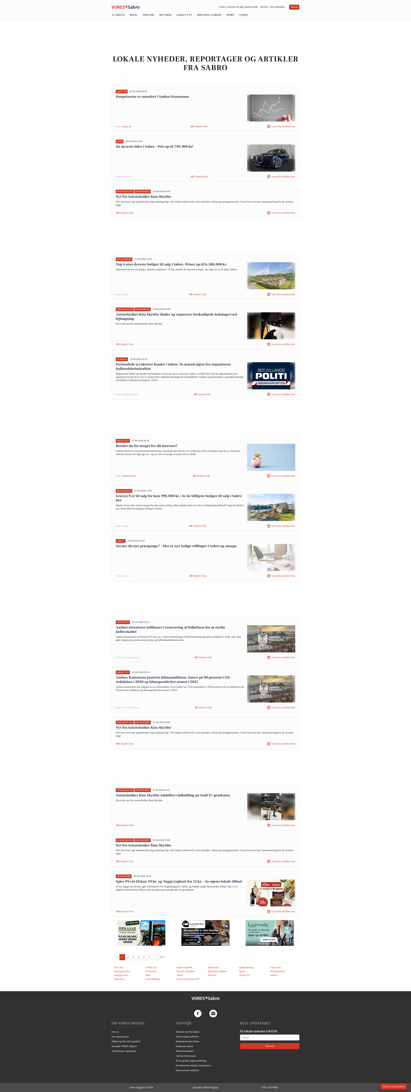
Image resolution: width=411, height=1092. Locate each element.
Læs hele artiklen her (283, 126)
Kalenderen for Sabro (188, 1041)
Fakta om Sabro (184, 1046)
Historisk (119, 979)
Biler (148, 975)
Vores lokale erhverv (187, 1036)
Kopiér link (201, 126)
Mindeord (213, 967)
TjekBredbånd (129, 476)
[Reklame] (141, 933)
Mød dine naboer (209, 15)
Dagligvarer (121, 975)
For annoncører (120, 1036)
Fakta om (275, 967)
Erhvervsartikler (185, 1051)
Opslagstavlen (122, 971)
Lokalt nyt (184, 15)
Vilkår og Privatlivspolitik (126, 1041)
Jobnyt (274, 975)
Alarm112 (118, 15)
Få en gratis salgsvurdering (191, 1060)
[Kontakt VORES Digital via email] (213, 1013)
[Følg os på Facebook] (198, 1013)
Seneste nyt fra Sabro (187, 1031)
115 (162, 957)
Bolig (133, 15)
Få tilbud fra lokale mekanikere (193, 1065)
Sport (230, 15)
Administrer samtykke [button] (124, 1051)
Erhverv (148, 15)
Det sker (165, 15)
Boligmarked (277, 971)
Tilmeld (294, 7)
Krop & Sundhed (186, 971)
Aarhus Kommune (186, 1055)
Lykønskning (246, 967)
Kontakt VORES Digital (124, 1046)
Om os (115, 1031)
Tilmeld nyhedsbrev (394, 1086)
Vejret (243, 15)
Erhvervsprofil (184, 967)
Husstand (150, 971)
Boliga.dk (126, 126)
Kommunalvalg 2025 (188, 979)
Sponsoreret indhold (187, 1070)
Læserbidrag (152, 979)
